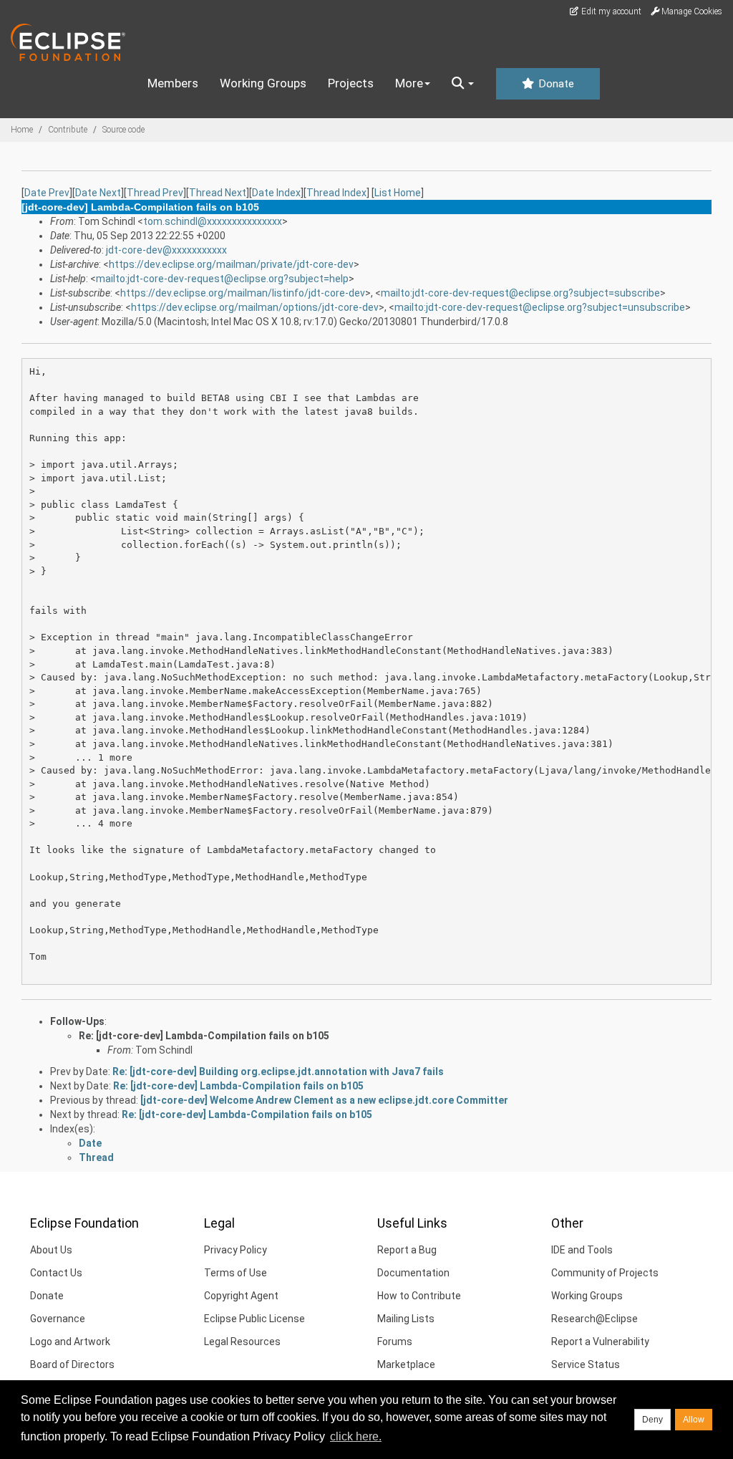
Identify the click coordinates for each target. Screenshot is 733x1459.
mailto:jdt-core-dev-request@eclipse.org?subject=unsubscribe (539, 307)
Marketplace (406, 1364)
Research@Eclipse (594, 1318)
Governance (57, 1318)
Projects (351, 83)
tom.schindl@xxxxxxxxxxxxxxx (212, 221)
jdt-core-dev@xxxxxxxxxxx (166, 250)
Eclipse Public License (254, 1318)
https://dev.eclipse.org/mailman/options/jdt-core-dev (255, 307)
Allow (693, 1420)
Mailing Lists (406, 1318)
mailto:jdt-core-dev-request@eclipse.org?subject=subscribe (520, 293)
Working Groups (263, 83)
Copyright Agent (241, 1295)
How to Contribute (419, 1295)
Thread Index (336, 192)
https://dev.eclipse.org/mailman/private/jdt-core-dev (231, 264)
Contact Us (56, 1273)
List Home (397, 192)
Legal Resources (242, 1341)
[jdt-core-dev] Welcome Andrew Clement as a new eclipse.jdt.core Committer (324, 1100)
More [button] (409, 83)
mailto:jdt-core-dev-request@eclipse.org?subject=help (222, 278)
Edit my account (610, 11)
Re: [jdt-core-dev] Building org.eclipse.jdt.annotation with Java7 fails (278, 1071)
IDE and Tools (582, 1250)
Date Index (276, 192)
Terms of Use (235, 1273)
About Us (51, 1250)
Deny (652, 1420)
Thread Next (217, 192)
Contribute (67, 130)
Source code (123, 130)
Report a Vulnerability (600, 1341)
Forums (394, 1341)
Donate (554, 83)
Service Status (585, 1364)
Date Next (98, 192)
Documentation (413, 1273)
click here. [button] (356, 1436)
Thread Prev (155, 192)
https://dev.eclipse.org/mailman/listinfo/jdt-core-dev (242, 293)
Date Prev (46, 192)
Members (172, 83)
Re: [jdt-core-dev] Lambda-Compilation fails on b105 (204, 1035)
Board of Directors (72, 1364)
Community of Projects (605, 1273)
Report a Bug (407, 1250)
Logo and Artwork (70, 1341)
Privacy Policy (235, 1250)
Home (22, 130)
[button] (463, 84)
